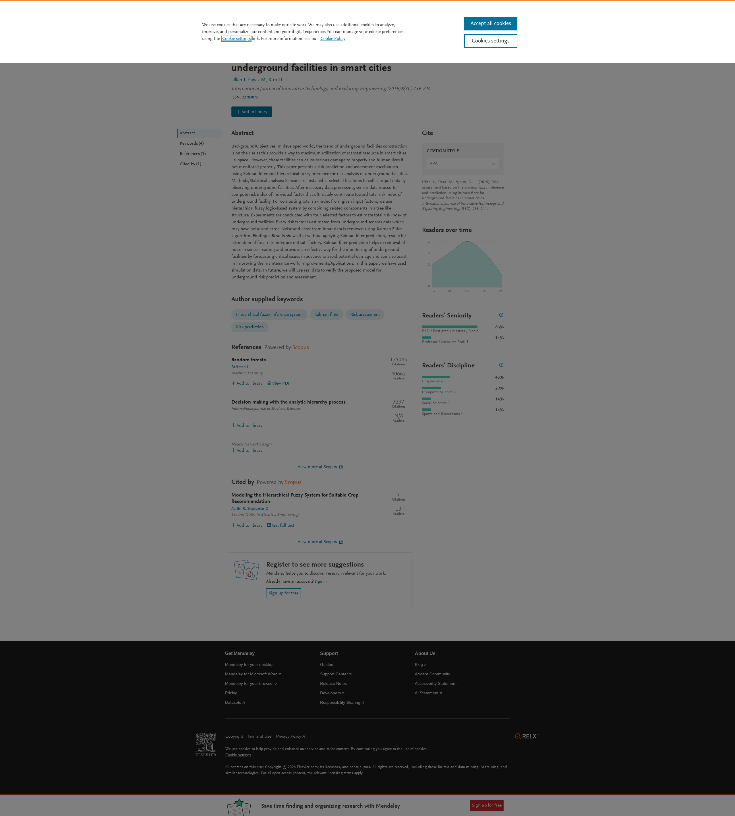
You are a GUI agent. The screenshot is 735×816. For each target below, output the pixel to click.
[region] (367, 31)
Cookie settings (236, 38)
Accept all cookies (491, 23)
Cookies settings (491, 41)
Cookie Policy (332, 38)
